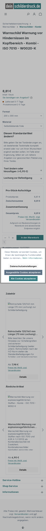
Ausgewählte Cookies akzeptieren (23, 272)
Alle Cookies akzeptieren (23, 278)
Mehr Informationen (32, 258)
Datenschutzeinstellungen (23, 266)
